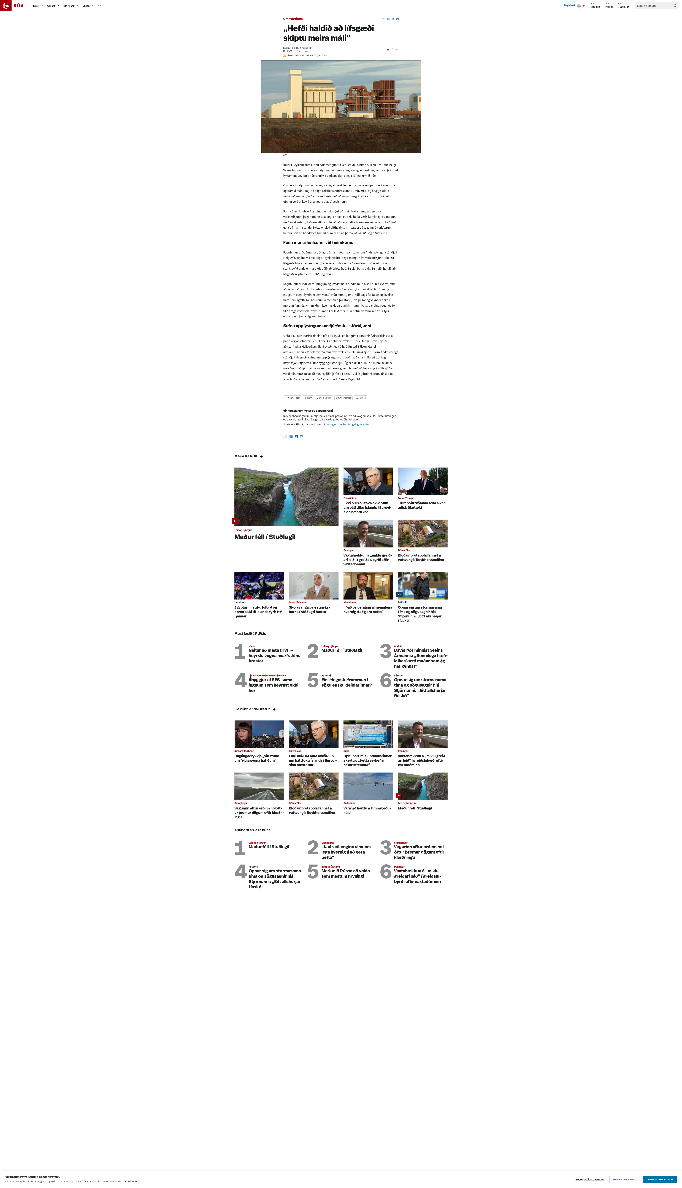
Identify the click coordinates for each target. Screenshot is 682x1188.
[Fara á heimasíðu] (15, 5)
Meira (86, 5)
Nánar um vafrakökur (127, 1181)
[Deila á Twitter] (393, 19)
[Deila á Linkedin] (397, 19)
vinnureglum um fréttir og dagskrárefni (346, 424)
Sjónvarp (69, 5)
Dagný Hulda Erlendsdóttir (297, 48)
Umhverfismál (293, 19)
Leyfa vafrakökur (659, 1179)
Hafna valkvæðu (625, 1179)
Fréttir (35, 5)
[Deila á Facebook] (388, 19)
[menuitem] (41, 5)
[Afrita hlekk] (383, 19)
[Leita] (675, 5)
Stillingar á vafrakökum (589, 1179)
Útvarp (51, 5)
